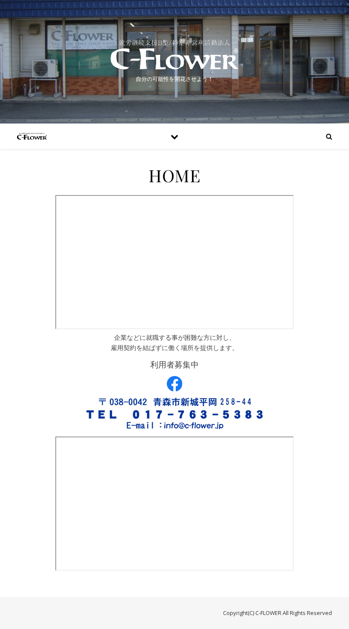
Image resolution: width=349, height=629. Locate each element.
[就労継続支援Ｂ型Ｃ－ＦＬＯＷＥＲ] (174, 54)
